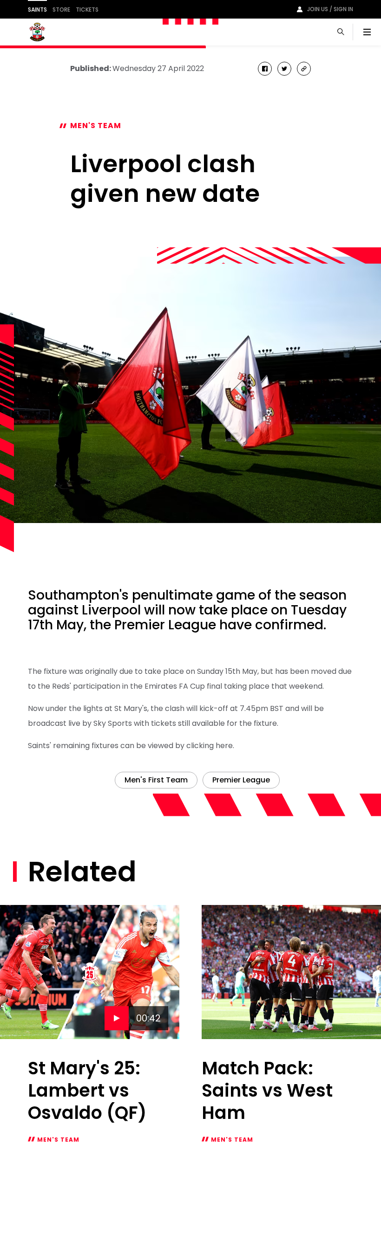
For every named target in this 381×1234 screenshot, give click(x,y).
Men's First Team (156, 780)
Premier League (241, 780)
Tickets (87, 9)
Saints (37, 9)
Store (61, 9)
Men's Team (95, 125)
